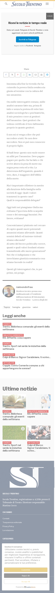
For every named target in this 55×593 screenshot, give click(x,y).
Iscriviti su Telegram (27, 39)
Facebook (29, 45)
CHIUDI (50, 16)
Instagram (37, 45)
